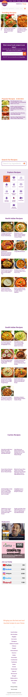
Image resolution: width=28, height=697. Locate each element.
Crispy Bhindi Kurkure (19, 251)
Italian (14, 664)
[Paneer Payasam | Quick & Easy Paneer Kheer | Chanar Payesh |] (7, 282)
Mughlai (14, 636)
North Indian (14, 634)
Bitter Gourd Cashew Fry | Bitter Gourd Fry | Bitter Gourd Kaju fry (6, 398)
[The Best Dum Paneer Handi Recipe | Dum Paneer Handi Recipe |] (7, 227)
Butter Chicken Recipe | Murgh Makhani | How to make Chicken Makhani (20, 290)
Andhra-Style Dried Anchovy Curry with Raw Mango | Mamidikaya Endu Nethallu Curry (17, 108)
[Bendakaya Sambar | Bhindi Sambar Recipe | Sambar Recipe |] (20, 391)
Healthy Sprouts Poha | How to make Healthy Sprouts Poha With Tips (7, 271)
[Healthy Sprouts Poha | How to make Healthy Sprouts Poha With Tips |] (7, 264)
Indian (14, 655)
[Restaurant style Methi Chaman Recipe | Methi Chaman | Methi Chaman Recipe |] (20, 227)
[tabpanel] (7, 24)
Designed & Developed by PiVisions (14, 694)
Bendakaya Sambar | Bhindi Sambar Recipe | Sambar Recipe (19, 398)
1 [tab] (8, 36)
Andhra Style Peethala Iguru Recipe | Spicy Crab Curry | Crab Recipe (6, 30)
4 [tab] (19, 36)
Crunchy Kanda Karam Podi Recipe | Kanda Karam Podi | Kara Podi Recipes (20, 362)
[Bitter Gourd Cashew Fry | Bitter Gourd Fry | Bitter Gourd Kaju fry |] (7, 391)
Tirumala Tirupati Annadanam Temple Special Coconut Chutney (19, 30)
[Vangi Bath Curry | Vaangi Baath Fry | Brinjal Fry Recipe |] (20, 483)
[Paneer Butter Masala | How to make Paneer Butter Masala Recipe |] (7, 463)
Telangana (14, 641)
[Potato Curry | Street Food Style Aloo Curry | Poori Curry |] (20, 264)
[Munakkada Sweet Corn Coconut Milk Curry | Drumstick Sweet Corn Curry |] (5, 102)
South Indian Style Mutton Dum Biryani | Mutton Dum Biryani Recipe (19, 380)
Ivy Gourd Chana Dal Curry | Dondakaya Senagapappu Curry (6, 343)
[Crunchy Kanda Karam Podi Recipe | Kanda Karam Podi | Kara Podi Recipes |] (20, 354)
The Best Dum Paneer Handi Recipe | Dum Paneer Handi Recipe (6, 234)
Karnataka (14, 657)
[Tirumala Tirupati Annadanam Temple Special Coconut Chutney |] (20, 20)
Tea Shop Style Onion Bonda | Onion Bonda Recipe (17, 113)
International (14, 650)
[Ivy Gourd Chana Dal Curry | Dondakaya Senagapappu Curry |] (7, 336)
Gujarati (14, 671)
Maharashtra (14, 678)
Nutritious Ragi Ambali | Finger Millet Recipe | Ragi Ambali (18, 117)
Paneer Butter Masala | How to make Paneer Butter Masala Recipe (6, 470)
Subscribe (24, 1)
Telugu (24, 4)
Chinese (14, 646)
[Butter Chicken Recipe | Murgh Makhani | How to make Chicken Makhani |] (20, 282)
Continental (14, 659)
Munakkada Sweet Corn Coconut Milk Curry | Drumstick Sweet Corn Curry (18, 102)
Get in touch (14, 689)
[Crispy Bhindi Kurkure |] (20, 245)
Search (14, 1)
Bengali (14, 675)
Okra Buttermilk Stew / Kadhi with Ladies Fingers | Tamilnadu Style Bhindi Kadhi (7, 451)
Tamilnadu (14, 662)
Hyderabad (14, 669)
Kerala (14, 666)
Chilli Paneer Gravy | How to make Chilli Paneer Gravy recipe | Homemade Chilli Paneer (6, 511)
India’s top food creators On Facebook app (13, 538)
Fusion (14, 682)
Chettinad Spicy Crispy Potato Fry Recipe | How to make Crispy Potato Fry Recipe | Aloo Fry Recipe (6, 491)
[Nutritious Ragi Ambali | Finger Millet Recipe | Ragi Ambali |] (5, 118)
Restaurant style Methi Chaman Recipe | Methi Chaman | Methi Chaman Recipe (20, 235)
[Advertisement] (14, 77)
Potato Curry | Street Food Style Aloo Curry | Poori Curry (20, 271)
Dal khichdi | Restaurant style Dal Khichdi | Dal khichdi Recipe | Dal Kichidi (6, 253)
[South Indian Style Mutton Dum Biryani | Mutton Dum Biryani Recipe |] (20, 372)
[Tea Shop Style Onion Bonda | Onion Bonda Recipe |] (5, 114)
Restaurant (14, 673)
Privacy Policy (22, 57)
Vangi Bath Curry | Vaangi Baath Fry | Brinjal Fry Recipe (18, 490)
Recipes (19, 1)
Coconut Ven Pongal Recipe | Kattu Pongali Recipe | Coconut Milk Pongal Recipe (6, 380)
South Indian (14, 632)
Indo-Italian (14, 680)
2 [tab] (12, 36)
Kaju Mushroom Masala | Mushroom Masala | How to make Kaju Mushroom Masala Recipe (19, 452)
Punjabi (14, 648)
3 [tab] (15, 36)
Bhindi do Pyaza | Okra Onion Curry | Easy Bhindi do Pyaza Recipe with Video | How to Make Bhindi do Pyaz (20, 472)
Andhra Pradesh (14, 643)
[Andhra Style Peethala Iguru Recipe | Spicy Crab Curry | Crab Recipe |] (7, 20)
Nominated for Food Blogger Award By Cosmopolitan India (12, 556)
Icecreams (14, 639)
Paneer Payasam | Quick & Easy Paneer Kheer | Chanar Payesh (6, 290)
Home (10, 1)
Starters (14, 652)
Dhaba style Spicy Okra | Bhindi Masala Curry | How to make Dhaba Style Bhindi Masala (20, 510)
